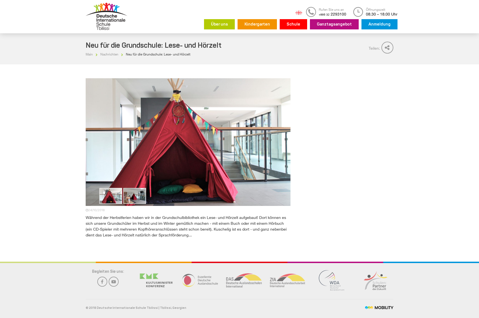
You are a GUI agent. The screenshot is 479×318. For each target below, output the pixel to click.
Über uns (219, 24)
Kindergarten (257, 24)
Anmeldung (379, 24)
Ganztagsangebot (334, 24)
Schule (293, 24)
